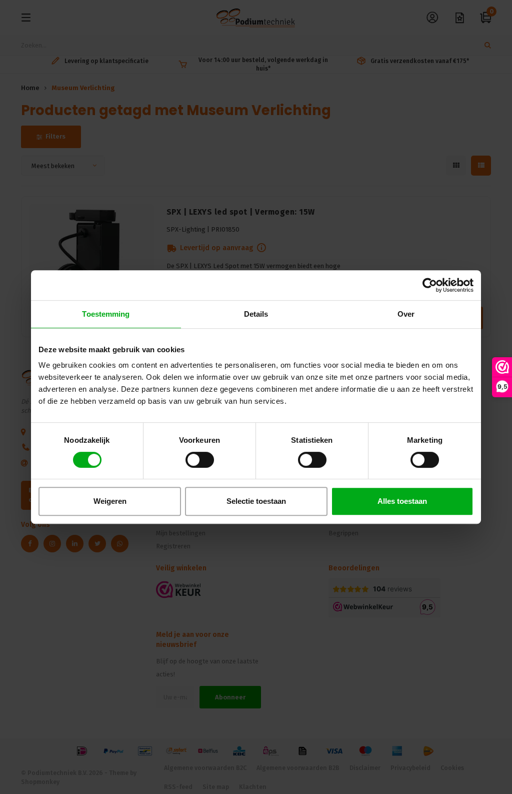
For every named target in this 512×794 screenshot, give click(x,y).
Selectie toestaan (256, 501)
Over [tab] (406, 314)
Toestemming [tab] (106, 314)
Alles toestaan (402, 501)
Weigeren (110, 501)
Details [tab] (256, 314)
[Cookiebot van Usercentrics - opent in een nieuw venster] (430, 285)
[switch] (200, 460)
